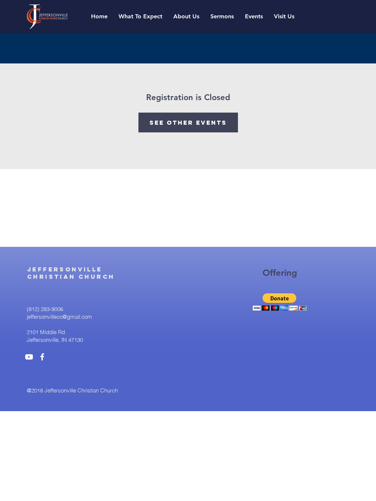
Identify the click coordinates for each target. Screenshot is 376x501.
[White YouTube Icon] (29, 357)
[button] (222, 16)
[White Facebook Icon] (42, 357)
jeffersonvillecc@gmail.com (59, 316)
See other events (188, 122)
